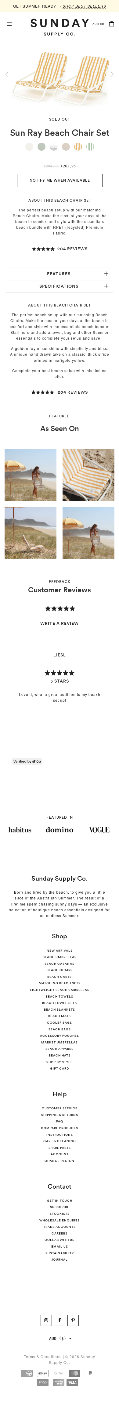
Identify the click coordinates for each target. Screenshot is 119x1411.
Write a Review (59, 623)
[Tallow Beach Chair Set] (41, 146)
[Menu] (9, 23)
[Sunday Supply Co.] (59, 27)
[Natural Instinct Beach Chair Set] (53, 146)
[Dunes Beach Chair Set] (29, 146)
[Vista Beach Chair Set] (90, 146)
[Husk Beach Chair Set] (65, 146)
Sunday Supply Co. (59, 878)
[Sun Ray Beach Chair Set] (78, 146)
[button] (60, 249)
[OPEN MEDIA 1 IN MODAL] (59, 75)
